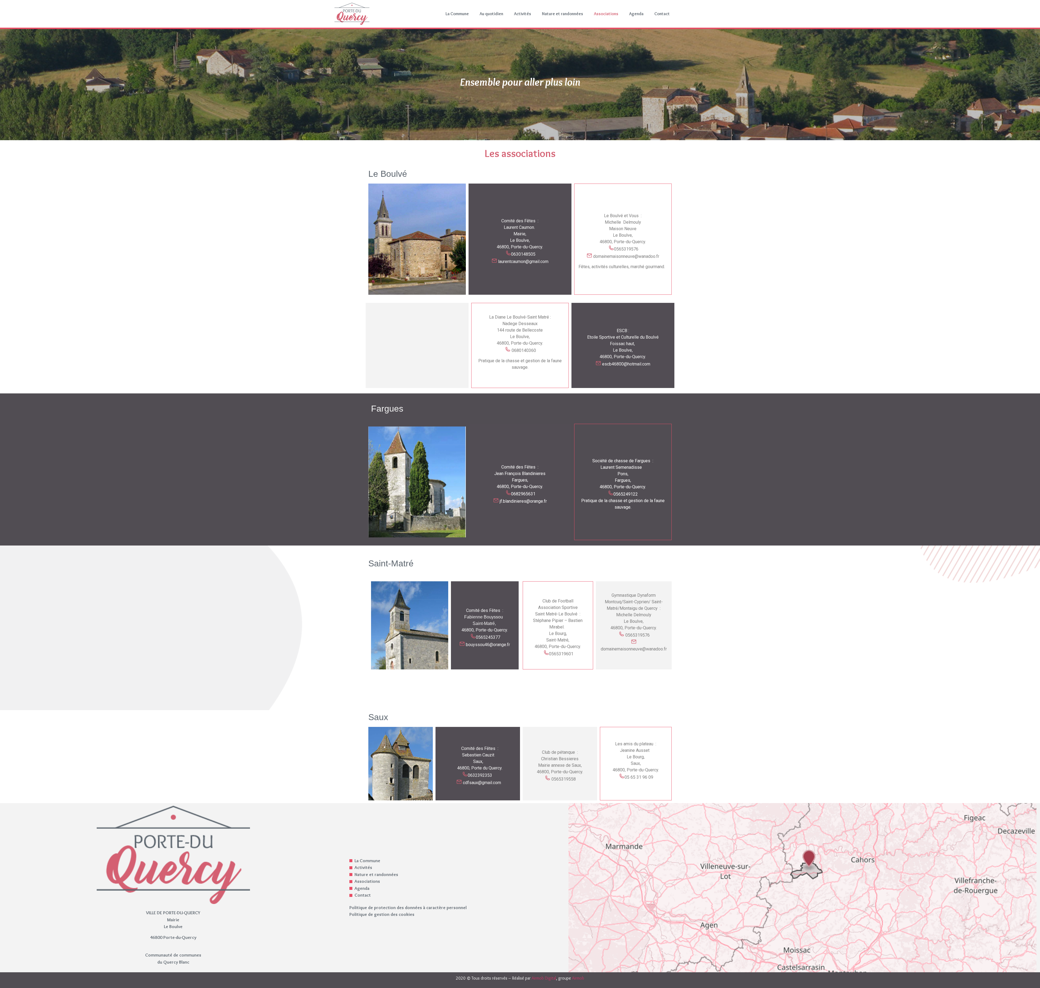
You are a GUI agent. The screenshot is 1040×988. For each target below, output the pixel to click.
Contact (662, 13)
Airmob (578, 978)
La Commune (457, 13)
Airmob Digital (544, 978)
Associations (606, 13)
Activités (522, 13)
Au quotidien (491, 13)
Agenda (636, 13)
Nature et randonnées (562, 13)
